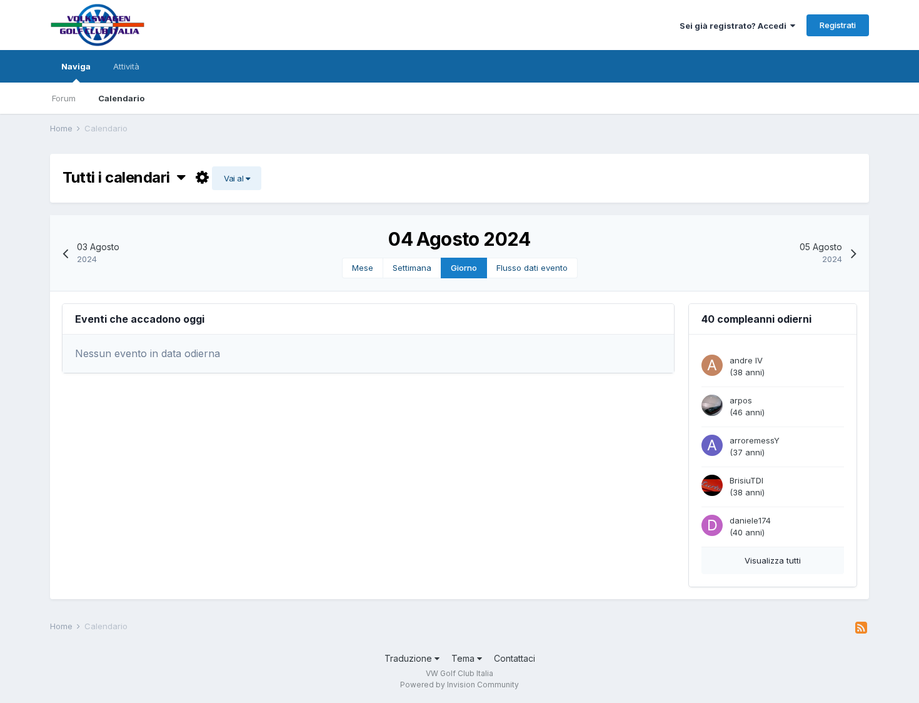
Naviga (76, 66)
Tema (464, 658)
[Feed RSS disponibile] (861, 628)
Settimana (412, 268)
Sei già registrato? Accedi (735, 26)
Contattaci (514, 658)
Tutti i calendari (120, 177)
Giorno (464, 268)
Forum (64, 98)
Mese (362, 268)
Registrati (838, 25)
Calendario (121, 98)
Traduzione (409, 658)
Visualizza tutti (773, 560)
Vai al (235, 178)
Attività (126, 66)
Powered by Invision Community (459, 684)
